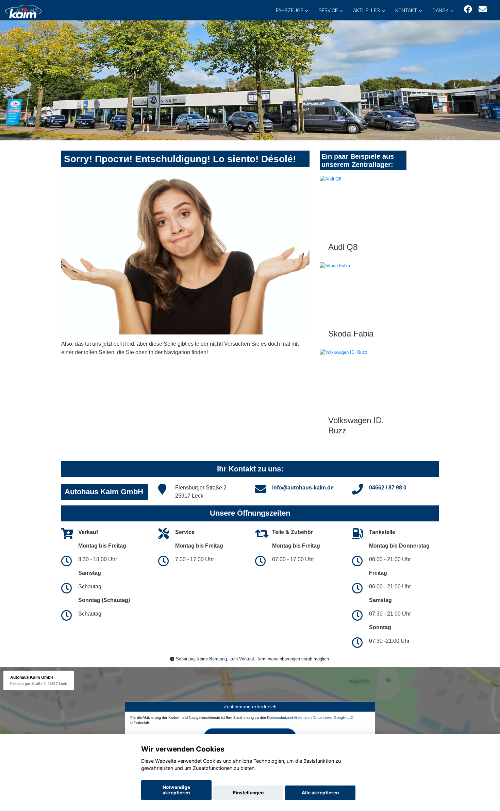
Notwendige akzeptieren (176, 789)
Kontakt (406, 10)
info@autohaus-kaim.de (303, 487)
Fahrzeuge (289, 10)
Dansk (440, 10)
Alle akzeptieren (320, 792)
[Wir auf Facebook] (468, 9)
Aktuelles (366, 10)
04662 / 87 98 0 (387, 487)
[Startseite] (23, 11)
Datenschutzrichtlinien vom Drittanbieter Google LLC (310, 717)
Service (328, 10)
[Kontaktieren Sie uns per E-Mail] (483, 9)
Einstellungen (248, 792)
